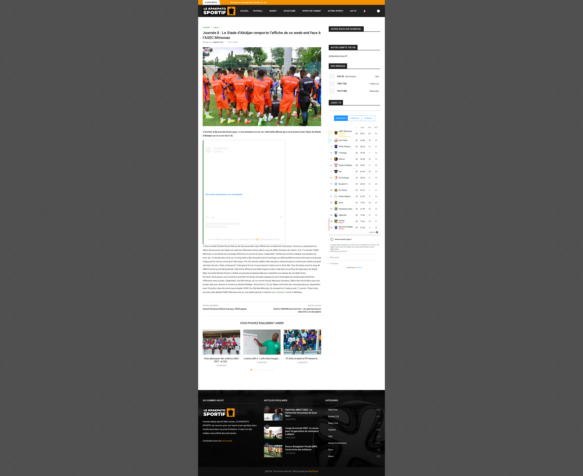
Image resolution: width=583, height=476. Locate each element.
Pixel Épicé (313, 471)
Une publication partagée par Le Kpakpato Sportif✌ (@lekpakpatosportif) (243, 239)
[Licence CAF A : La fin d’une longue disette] (262, 342)
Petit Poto (354, 410)
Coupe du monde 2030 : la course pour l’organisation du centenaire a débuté (302, 431)
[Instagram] (365, 2)
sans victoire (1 (278, 292)
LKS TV (353, 11)
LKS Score (358, 267)
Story (354, 449)
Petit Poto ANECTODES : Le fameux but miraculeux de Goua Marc (301, 413)
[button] (223, 2)
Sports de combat (311, 11)
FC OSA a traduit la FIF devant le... (302, 358)
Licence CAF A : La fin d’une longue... (262, 358)
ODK (354, 436)
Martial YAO (218, 42)
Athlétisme (289, 11)
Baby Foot (354, 423)
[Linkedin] (376, 2)
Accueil (244, 11)
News (354, 456)
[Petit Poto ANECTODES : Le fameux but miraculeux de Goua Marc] (273, 414)
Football (258, 11)
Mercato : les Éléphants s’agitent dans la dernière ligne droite (256, 3)
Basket (273, 11)
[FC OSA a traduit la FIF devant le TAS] (302, 342)
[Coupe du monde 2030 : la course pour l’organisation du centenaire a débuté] (273, 433)
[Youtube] (372, 2)
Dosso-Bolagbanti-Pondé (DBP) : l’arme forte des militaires (301, 448)
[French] (365, 11)
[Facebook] (362, 2)
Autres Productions (354, 443)
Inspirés (354, 429)
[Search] (378, 24)
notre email (226, 441)
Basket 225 (354, 416)
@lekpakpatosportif (338, 56)
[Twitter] (369, 2)
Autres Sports (335, 11)
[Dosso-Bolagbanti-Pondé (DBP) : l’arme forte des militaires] (273, 451)
